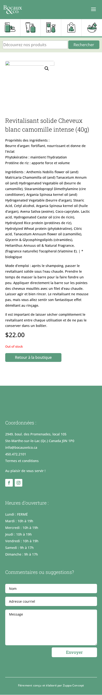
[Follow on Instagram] (18, 483)
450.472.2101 (15, 454)
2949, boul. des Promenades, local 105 (35, 434)
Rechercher (84, 44)
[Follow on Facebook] (9, 483)
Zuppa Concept (73, 685)
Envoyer (74, 652)
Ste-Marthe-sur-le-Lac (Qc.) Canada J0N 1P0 (39, 441)
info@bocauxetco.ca (21, 447)
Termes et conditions (22, 460)
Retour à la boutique (33, 357)
